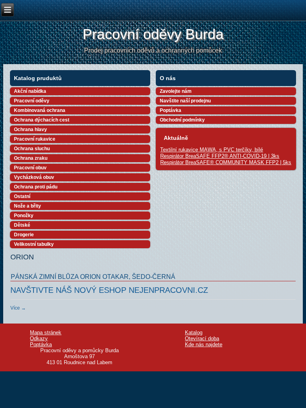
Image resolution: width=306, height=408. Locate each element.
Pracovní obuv (30, 168)
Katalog (193, 332)
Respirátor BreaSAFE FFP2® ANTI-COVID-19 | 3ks (219, 156)
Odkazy (39, 338)
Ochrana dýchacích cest (41, 120)
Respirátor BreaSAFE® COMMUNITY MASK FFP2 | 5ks (225, 162)
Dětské (22, 225)
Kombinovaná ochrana (39, 110)
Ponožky (23, 215)
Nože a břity (27, 206)
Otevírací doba (202, 338)
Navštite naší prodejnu (185, 101)
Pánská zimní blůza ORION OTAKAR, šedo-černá (93, 276)
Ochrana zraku (30, 158)
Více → (18, 308)
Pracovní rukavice (34, 139)
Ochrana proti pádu (35, 187)
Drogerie (24, 234)
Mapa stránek (45, 332)
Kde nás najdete (203, 344)
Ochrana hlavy (30, 129)
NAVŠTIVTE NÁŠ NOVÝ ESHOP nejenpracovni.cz (109, 290)
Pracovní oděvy (31, 101)
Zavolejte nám (176, 91)
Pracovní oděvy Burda (153, 34)
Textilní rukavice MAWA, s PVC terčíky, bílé (211, 150)
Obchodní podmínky (182, 120)
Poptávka (170, 110)
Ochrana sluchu (32, 148)
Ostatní (22, 196)
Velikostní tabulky (34, 244)
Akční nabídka (30, 91)
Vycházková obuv (34, 177)
